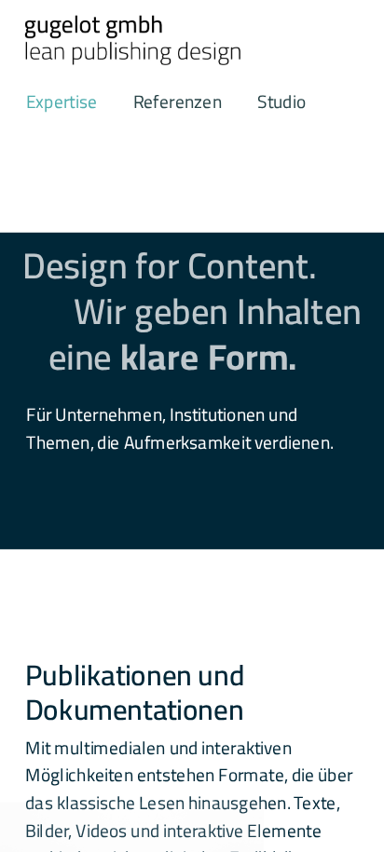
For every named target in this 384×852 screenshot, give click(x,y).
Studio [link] (281, 102)
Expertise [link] (61, 102)
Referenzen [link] (176, 102)
